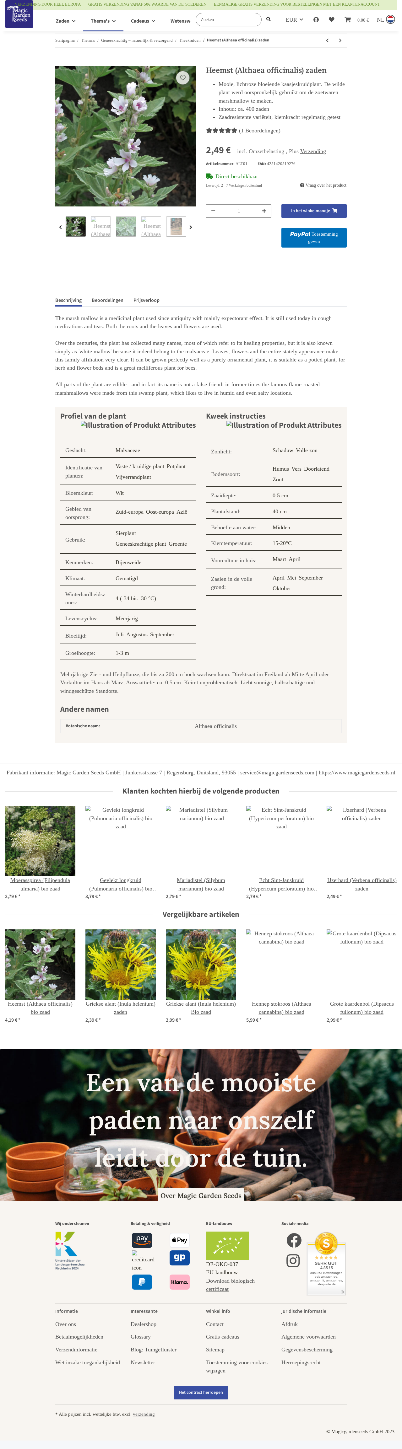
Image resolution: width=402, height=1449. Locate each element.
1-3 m (122, 653)
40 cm (280, 511)
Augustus (137, 634)
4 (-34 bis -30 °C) (136, 598)
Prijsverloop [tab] (146, 300)
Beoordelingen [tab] (107, 300)
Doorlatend (316, 469)
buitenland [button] (254, 185)
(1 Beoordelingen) (259, 130)
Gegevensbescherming (307, 1349)
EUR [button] (291, 20)
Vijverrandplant (133, 477)
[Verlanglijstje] (332, 19)
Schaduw (283, 450)
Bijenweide (128, 562)
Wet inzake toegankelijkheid (87, 1362)
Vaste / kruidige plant (140, 466)
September (162, 634)
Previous (60, 227)
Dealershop (143, 1324)
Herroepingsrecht (301, 1362)
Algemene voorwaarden (308, 1337)
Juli (120, 634)
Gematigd (127, 578)
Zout (278, 479)
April (295, 559)
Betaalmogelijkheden (79, 1337)
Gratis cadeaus (222, 1337)
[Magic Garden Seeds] (19, 20)
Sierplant (126, 533)
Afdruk (289, 1324)
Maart (279, 559)
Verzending (313, 151)
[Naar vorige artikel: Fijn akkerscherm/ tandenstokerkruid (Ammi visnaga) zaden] (327, 40)
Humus (281, 469)
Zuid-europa (130, 512)
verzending (144, 1414)
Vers (296, 469)
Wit (120, 493)
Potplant (176, 466)
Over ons (65, 1324)
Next (191, 227)
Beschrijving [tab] (68, 300)
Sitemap (215, 1349)
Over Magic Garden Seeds (201, 1195)
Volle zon (307, 450)
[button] (316, 19)
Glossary (141, 1337)
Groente (178, 544)
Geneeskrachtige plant (141, 544)
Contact (215, 1324)
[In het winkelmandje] (60, 62)
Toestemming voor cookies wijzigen (237, 1366)
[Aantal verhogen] (264, 211)
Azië (182, 512)
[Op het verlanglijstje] (183, 78)
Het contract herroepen (201, 1392)
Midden (281, 527)
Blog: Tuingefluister (154, 1349)
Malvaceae (128, 450)
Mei (291, 578)
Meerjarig (127, 618)
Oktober (282, 588)
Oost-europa (160, 512)
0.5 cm (280, 495)
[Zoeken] (268, 19)
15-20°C (282, 543)
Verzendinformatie (76, 1349)
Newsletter (143, 1362)
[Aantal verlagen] (213, 211)
